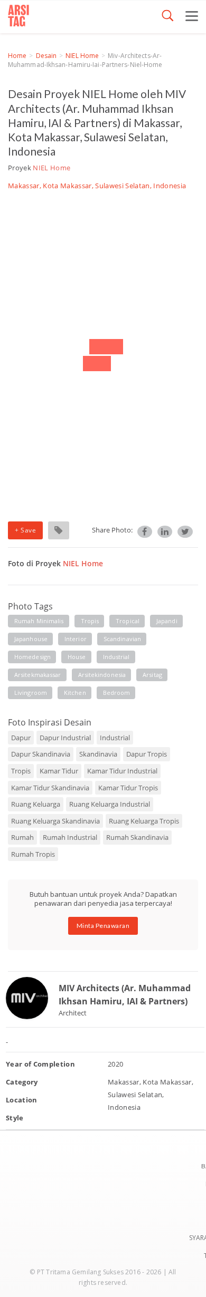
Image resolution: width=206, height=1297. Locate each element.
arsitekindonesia (102, 675)
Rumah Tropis (33, 854)
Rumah (22, 837)
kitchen (75, 692)
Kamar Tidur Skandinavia (50, 787)
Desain (46, 55)
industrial (116, 657)
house (77, 657)
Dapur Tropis (146, 754)
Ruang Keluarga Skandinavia (55, 821)
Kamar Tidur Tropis (128, 787)
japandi (166, 621)
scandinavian (122, 639)
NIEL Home (82, 55)
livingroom (30, 692)
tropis (90, 621)
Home (17, 55)
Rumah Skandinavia (137, 837)
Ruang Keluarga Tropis (144, 821)
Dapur (21, 737)
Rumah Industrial (70, 837)
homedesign (32, 657)
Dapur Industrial (65, 737)
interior (75, 639)
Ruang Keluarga (35, 804)
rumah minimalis (39, 621)
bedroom (116, 692)
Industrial (115, 737)
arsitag (152, 675)
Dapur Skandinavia (40, 754)
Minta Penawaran (103, 926)
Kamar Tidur (59, 771)
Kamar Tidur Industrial (122, 771)
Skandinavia (98, 754)
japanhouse (31, 639)
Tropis (21, 771)
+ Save (25, 530)
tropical (127, 621)
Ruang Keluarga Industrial (109, 804)
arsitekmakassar (37, 675)
